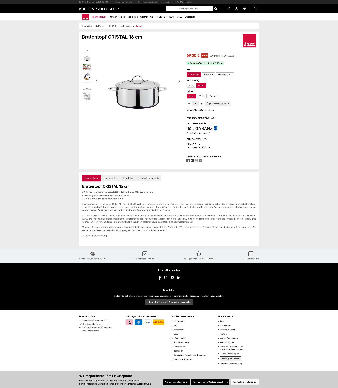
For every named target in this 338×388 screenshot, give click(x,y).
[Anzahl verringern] (189, 103)
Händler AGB (225, 325)
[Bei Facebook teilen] (188, 161)
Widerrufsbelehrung (229, 338)
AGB (222, 321)
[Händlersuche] (244, 8)
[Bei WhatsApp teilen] (196, 161)
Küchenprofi (179, 321)
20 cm (202, 96)
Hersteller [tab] (128, 178)
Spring (177, 334)
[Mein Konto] (236, 8)
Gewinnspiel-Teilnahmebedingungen (190, 355)
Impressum (178, 351)
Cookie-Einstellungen (229, 353)
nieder (201, 85)
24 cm (213, 96)
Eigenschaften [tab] (111, 178)
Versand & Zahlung (228, 330)
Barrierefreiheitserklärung (231, 363)
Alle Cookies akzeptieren (176, 382)
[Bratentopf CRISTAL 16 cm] (138, 81)
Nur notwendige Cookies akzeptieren (210, 382)
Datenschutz (179, 346)
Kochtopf (208, 74)
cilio (175, 325)
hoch (191, 86)
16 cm (191, 96)
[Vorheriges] (96, 81)
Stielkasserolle (225, 74)
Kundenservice (226, 316)
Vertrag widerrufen (231, 358)
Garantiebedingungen (183, 359)
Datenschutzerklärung (139, 383)
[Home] (85, 16)
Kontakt (223, 334)
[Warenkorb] (255, 8)
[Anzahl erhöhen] (201, 103)
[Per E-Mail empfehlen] (200, 161)
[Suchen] (215, 8)
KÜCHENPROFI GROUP (183, 316)
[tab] (91, 178)
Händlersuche (180, 338)
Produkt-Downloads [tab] (149, 178)
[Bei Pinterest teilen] (192, 161)
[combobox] (189, 8)
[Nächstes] (179, 81)
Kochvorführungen (182, 342)
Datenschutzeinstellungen (244, 382)
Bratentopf (193, 74)
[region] (131, 81)
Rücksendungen (227, 342)
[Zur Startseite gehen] (99, 8)
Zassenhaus (179, 330)
